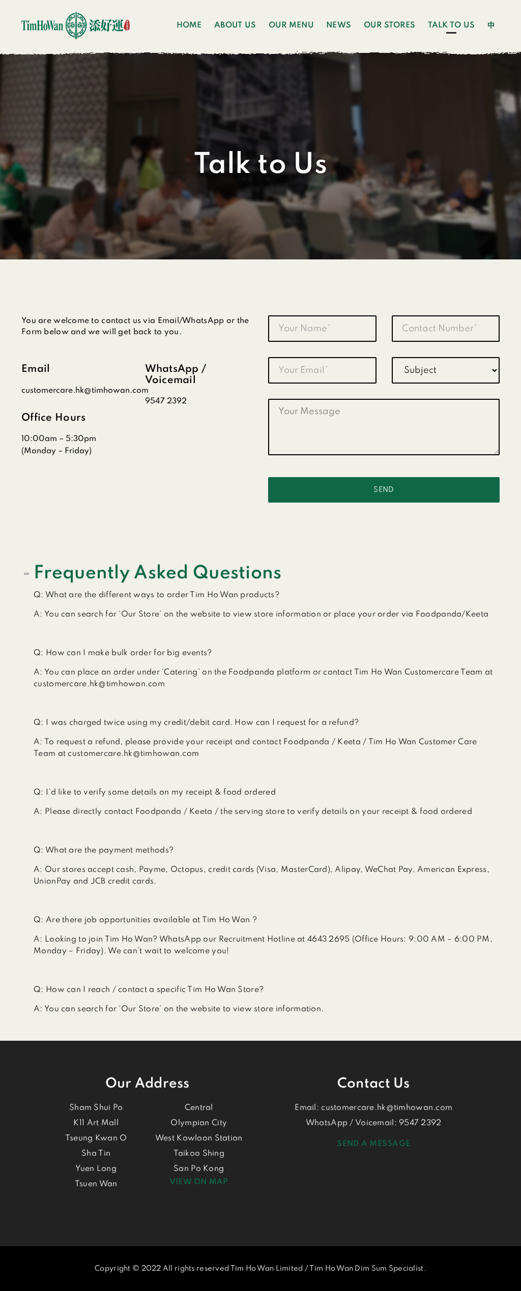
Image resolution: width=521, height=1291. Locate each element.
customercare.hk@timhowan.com (386, 1108)
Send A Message (373, 1144)
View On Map (198, 1182)
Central (199, 1108)
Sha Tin (95, 1154)
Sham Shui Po (96, 1108)
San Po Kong (198, 1169)
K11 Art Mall (95, 1123)
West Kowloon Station (199, 1138)
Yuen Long (96, 1169)
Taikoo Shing (198, 1154)
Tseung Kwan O (96, 1138)
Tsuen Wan (96, 1184)
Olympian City (198, 1123)
